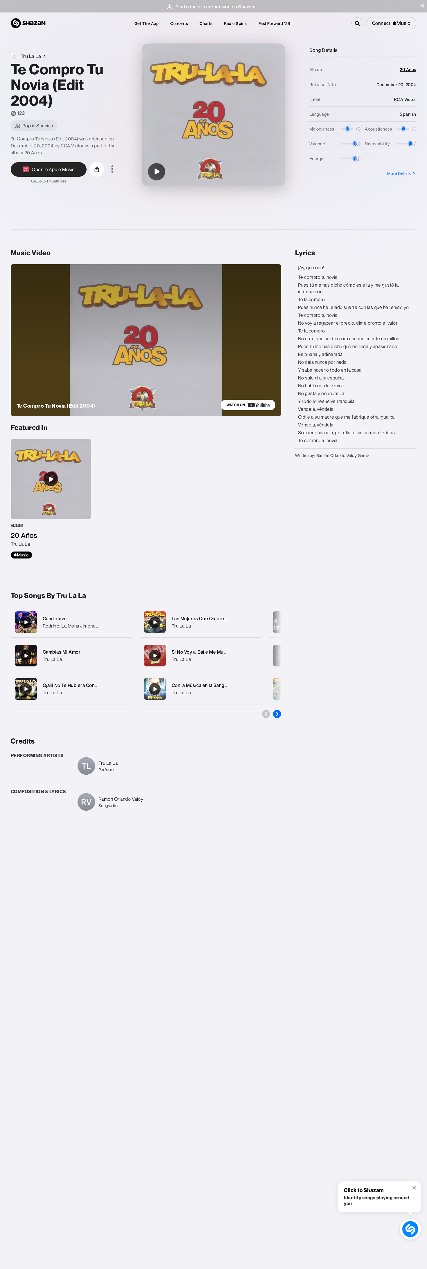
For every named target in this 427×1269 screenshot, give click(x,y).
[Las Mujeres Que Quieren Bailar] (200, 622)
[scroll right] (277, 714)
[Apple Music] (21, 555)
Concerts (179, 23)
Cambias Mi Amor (62, 652)
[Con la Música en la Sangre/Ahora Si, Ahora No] (200, 689)
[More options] (112, 169)
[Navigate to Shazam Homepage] (28, 23)
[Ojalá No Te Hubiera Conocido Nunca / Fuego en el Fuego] (71, 689)
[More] (124, 622)
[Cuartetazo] (71, 622)
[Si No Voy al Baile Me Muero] (200, 655)
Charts (206, 23)
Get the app (146, 23)
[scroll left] (266, 714)
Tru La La (52, 659)
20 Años (33, 153)
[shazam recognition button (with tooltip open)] (410, 1229)
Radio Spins (235, 23)
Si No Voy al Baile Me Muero (201, 652)
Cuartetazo (55, 618)
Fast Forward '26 (274, 23)
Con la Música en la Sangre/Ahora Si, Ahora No (222, 685)
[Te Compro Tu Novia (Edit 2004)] (156, 171)
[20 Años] (51, 498)
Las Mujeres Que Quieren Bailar (206, 618)
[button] (422, 6)
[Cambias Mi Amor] (71, 655)
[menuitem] (147, 23)
